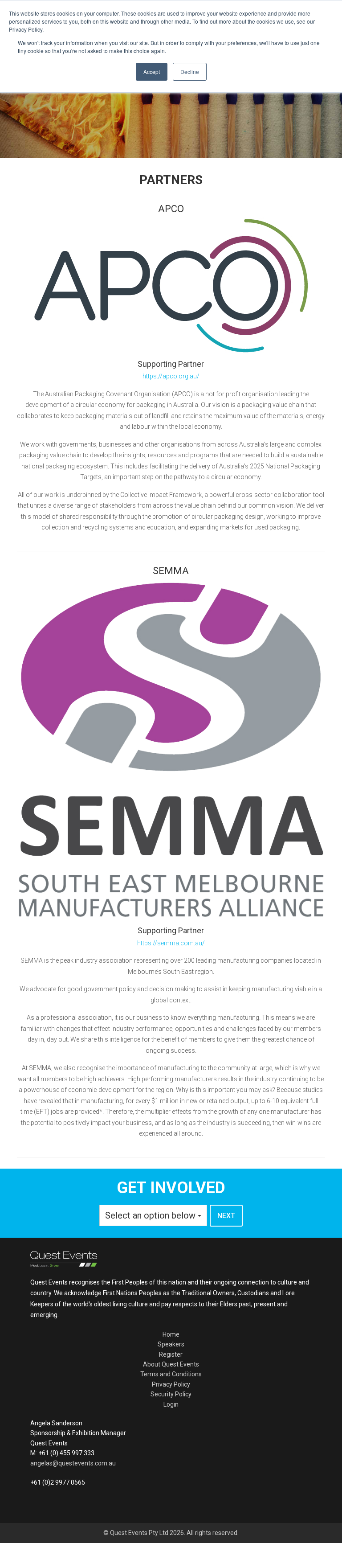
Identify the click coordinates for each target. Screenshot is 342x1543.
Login (171, 1404)
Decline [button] (189, 71)
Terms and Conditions (171, 1374)
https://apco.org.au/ (171, 376)
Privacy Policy (171, 1384)
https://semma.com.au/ (171, 943)
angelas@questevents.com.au (73, 1463)
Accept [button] (151, 71)
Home (171, 1334)
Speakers (171, 1344)
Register (171, 1354)
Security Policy (171, 1394)
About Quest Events (171, 1364)
